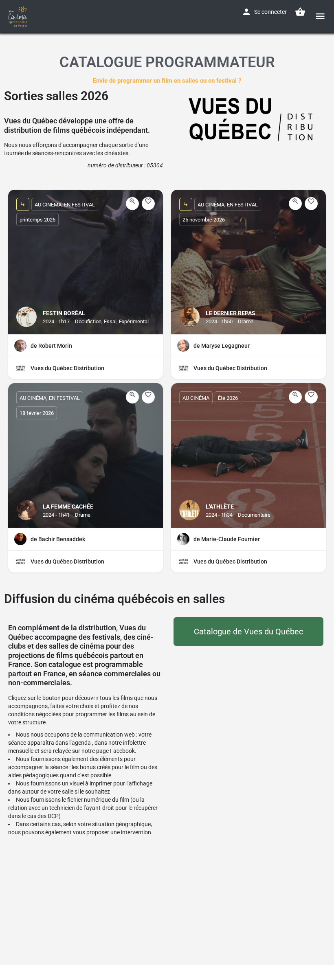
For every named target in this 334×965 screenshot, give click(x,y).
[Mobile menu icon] (320, 16)
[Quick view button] (132, 203)
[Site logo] (19, 16)
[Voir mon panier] (300, 12)
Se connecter (270, 12)
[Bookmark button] (148, 203)
